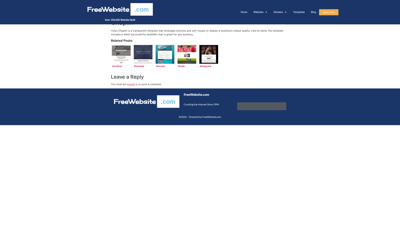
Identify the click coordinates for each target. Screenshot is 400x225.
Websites (258, 12)
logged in (132, 84)
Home (244, 12)
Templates (299, 12)
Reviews (278, 12)
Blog (313, 12)
